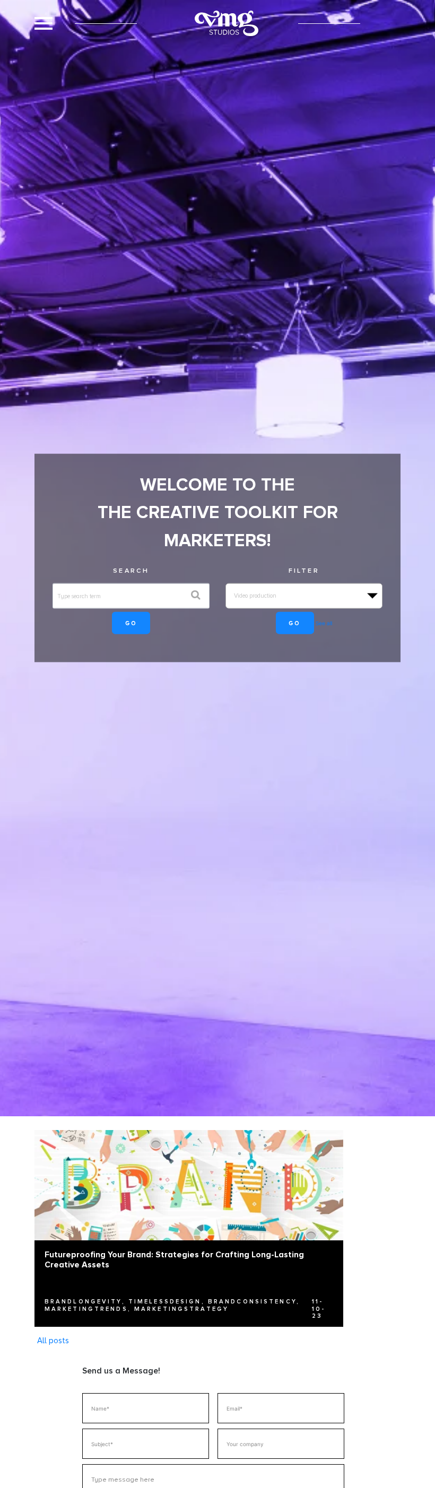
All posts (53, 1340)
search (131, 570)
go (131, 623)
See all (324, 623)
